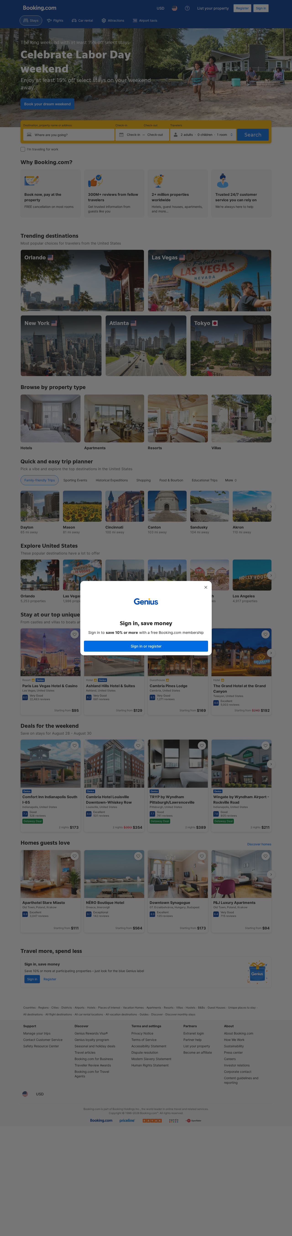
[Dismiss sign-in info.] (206, 587)
